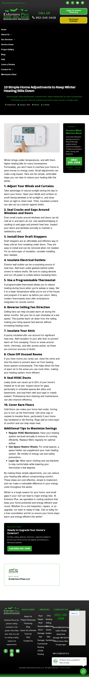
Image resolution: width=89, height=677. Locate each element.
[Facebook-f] (6, 651)
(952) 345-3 (61, 616)
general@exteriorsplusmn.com (65, 627)
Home (3, 29)
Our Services (7, 39)
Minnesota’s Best (8, 74)
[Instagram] (72, 2)
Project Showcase (28, 619)
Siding (48, 622)
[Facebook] (67, 2)
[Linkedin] (82, 2)
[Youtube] (77, 2)
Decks (48, 629)
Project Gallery (7, 49)
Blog (3, 54)
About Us (5, 34)
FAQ (3, 59)
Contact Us (6, 69)
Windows (49, 626)
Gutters (49, 633)
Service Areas (7, 44)
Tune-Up (28, 633)
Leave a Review (8, 64)
